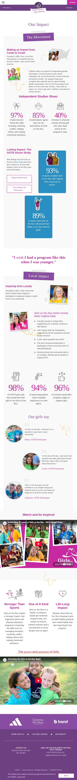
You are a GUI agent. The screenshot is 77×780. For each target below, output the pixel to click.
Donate (72, 2)
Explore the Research (19, 178)
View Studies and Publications (19, 188)
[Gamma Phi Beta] (38, 722)
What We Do (7, 8)
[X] (38, 763)
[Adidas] (15, 722)
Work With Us (17, 734)
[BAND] (61, 721)
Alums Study (18, 162)
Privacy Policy (56, 770)
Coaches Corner (39, 734)
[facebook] (46, 763)
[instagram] (31, 763)
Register (69, 8)
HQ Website (60, 734)
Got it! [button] (66, 775)
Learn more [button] (21, 777)
